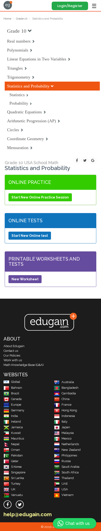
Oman (15, 450)
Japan (66, 427)
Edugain (8, 5)
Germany (17, 410)
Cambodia (69, 393)
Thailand (68, 478)
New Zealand (71, 450)
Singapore (18, 472)
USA (65, 489)
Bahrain (16, 387)
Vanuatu (17, 495)
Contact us (11, 351)
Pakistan (17, 455)
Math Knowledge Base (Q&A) (24, 365)
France (66, 404)
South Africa (70, 472)
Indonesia (68, 416)
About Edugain (14, 346)
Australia (68, 382)
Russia (66, 461)
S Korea (16, 466)
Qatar (15, 461)
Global (15, 382)
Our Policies (12, 355)
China (66, 399)
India (14, 416)
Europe (16, 404)
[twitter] (20, 504)
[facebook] (8, 504)
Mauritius (17, 438)
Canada (16, 399)
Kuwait (16, 433)
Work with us (13, 360)
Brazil (15, 393)
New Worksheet (25, 279)
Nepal (15, 444)
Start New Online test (30, 236)
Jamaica (17, 427)
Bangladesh (70, 387)
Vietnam (68, 495)
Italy (64, 421)
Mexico (66, 438)
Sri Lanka (17, 478)
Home (7, 18)
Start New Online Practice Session (40, 197)
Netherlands (70, 444)
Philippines (69, 455)
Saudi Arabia (70, 466)
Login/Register (69, 6)
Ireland (16, 421)
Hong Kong (69, 410)
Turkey (15, 483)
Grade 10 (21, 18)
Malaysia (68, 433)
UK (13, 489)
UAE (65, 483)
